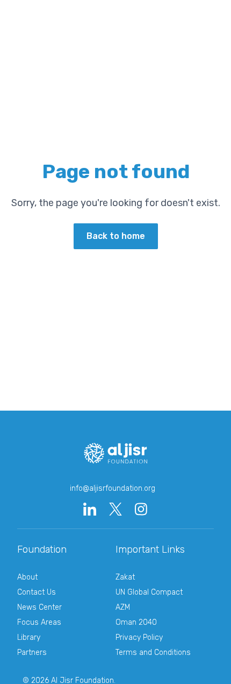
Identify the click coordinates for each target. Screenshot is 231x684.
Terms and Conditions (153, 652)
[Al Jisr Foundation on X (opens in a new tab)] (115, 509)
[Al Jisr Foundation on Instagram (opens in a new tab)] (141, 509)
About (27, 577)
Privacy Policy (139, 637)
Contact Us (36, 592)
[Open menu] (214, 21)
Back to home (115, 236)
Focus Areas (39, 622)
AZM (123, 607)
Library (28, 637)
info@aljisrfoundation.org (112, 488)
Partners (32, 652)
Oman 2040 (136, 622)
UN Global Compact (149, 592)
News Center (39, 607)
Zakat (125, 577)
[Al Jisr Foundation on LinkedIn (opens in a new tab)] (89, 509)
